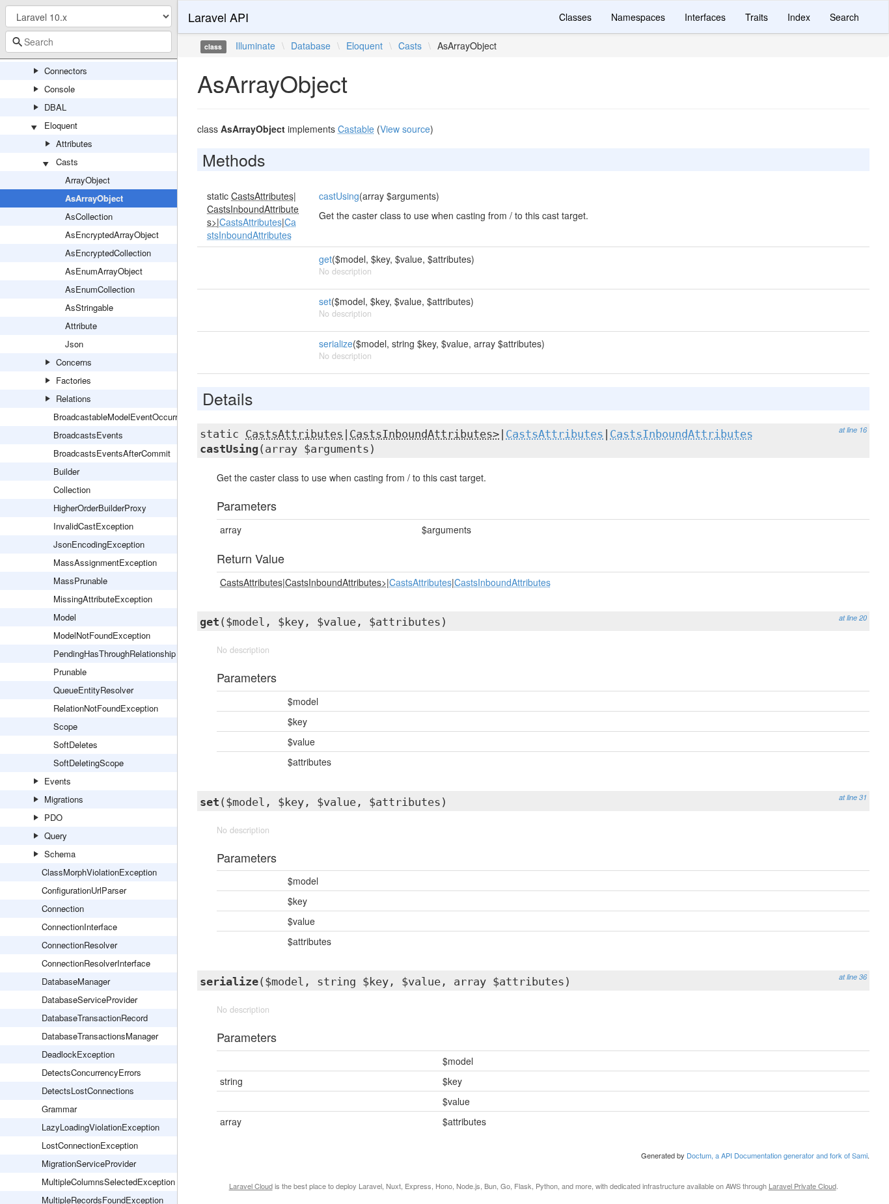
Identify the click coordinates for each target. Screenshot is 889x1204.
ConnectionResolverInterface (96, 963)
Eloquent (60, 125)
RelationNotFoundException (105, 708)
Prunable (70, 671)
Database (311, 45)
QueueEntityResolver (93, 690)
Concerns (74, 362)
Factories (73, 380)
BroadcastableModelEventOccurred (120, 416)
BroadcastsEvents (88, 435)
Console (59, 89)
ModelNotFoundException (101, 635)
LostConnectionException (90, 1145)
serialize (336, 343)
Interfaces (705, 16)
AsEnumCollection (100, 289)
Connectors (65, 70)
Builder (66, 471)
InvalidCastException (93, 526)
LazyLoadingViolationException (100, 1127)
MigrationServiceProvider (89, 1163)
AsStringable (89, 307)
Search (844, 16)
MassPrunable (80, 580)
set (325, 301)
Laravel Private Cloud (802, 1186)
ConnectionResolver (79, 945)
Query (55, 835)
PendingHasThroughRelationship (114, 653)
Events (57, 781)
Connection (63, 908)
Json (74, 344)
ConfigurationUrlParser (84, 890)
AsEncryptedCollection (108, 253)
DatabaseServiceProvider (89, 999)
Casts (67, 161)
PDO (53, 817)
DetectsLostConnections (88, 1090)
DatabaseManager (76, 981)
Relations (73, 398)
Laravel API (218, 16)
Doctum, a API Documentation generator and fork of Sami (777, 1155)
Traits (756, 16)
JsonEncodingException (98, 544)
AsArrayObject (94, 198)
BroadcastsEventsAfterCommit (112, 453)
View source (405, 128)
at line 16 (853, 430)
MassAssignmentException (105, 562)
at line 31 (853, 797)
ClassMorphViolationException (99, 872)
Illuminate (255, 45)
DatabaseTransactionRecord (95, 1017)
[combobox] (88, 42)
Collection (71, 489)
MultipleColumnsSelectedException (108, 1181)
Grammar (59, 1109)
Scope (65, 726)
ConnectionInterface (79, 926)
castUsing (339, 195)
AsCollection (89, 216)
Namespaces (638, 16)
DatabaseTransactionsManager (100, 1036)
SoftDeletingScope (88, 762)
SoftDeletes (75, 744)
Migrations (63, 799)
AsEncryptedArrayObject (112, 234)
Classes (575, 16)
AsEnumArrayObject (104, 271)
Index (798, 16)
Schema (59, 854)
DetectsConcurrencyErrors (91, 1072)
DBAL (55, 107)
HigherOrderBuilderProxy (99, 508)
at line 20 (853, 617)
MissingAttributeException (102, 599)
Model (64, 617)
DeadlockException (78, 1054)
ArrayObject (87, 180)
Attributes (74, 143)
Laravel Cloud (251, 1186)
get (325, 258)
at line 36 (853, 977)
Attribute (81, 325)
